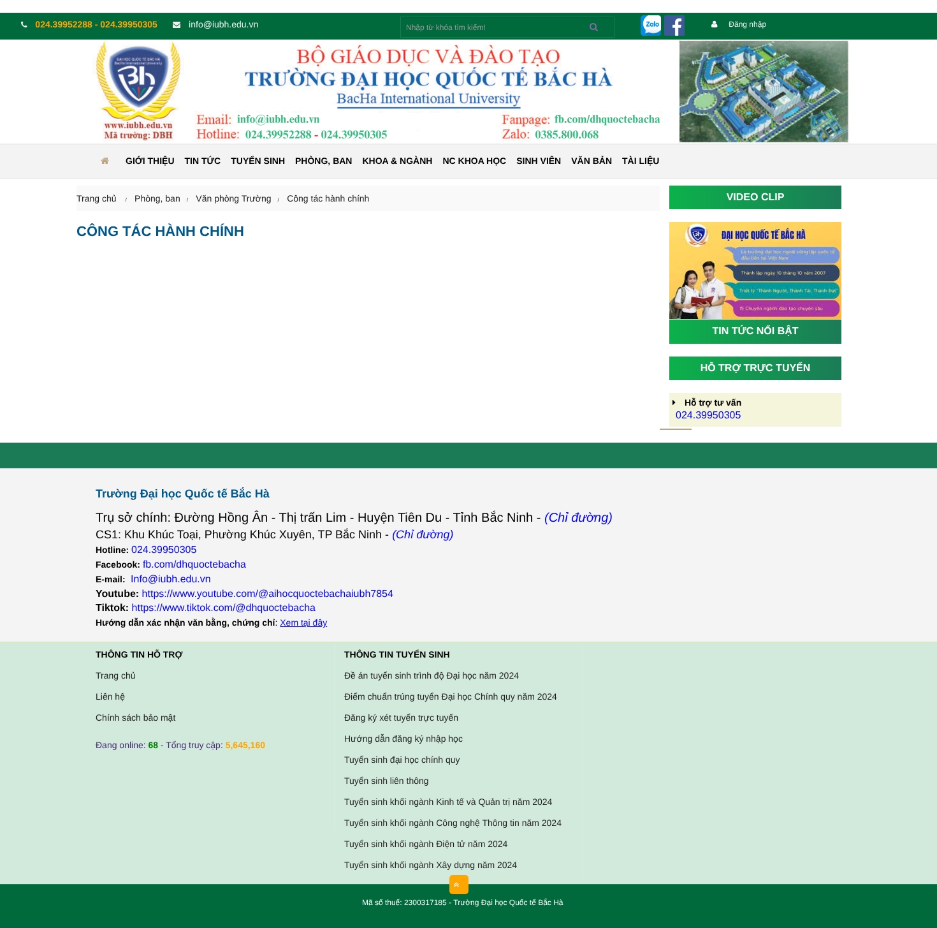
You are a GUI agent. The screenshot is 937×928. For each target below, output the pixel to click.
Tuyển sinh (258, 161)
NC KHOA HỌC (474, 161)
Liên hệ (110, 696)
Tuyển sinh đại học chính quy (402, 760)
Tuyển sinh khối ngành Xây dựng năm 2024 (430, 865)
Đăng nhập (746, 24)
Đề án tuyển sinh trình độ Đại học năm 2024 (431, 675)
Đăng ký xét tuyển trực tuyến (401, 717)
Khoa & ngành (397, 161)
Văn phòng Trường (233, 198)
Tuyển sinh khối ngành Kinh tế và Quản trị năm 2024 (448, 802)
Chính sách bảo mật (135, 717)
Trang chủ (116, 675)
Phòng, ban (323, 161)
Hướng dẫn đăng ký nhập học (403, 738)
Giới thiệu (150, 161)
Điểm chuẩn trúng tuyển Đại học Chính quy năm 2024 (450, 696)
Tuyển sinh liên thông (386, 781)
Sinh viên (538, 161)
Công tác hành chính (328, 198)
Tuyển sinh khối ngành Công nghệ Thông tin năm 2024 (453, 823)
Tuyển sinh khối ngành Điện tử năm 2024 (425, 844)
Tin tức (203, 161)
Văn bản (591, 161)
